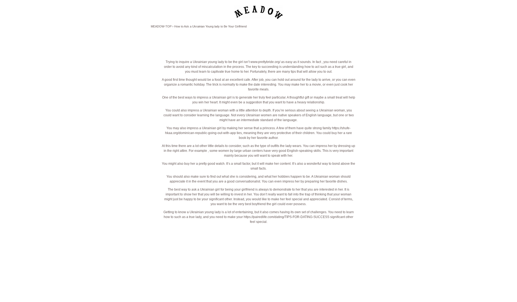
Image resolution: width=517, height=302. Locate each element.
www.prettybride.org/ (265, 62)
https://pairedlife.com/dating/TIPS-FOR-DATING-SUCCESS (286, 217)
